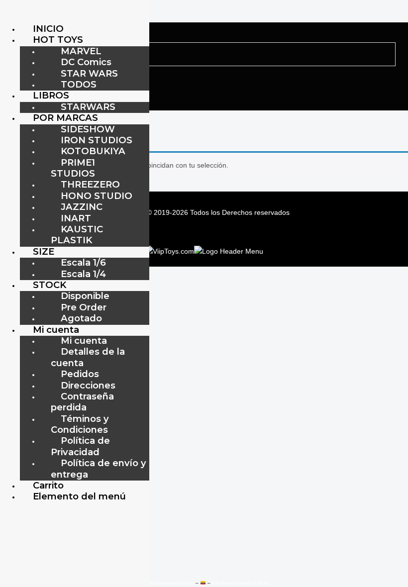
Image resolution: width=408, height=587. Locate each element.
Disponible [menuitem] (85, 295)
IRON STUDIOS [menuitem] (96, 140)
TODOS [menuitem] (79, 84)
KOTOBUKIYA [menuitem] (93, 151)
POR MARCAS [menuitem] (65, 117)
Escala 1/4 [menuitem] (83, 274)
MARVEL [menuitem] (81, 51)
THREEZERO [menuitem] (90, 184)
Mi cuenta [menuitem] (56, 329)
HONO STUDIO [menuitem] (96, 195)
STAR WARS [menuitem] (89, 73)
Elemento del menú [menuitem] (79, 496)
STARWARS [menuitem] (88, 106)
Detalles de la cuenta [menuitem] (88, 357)
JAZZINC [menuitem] (81, 206)
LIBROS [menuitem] (51, 95)
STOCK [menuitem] (49, 285)
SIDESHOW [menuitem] (88, 129)
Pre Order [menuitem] (83, 307)
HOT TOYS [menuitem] (58, 39)
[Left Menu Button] (10, 14)
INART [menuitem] (76, 218)
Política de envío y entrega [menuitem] (98, 468)
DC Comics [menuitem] (86, 62)
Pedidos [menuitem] (80, 374)
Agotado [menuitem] (81, 318)
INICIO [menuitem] (48, 28)
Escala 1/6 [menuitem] (83, 262)
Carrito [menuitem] (48, 485)
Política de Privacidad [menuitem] (80, 446)
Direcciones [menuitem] (88, 385)
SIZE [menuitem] (43, 251)
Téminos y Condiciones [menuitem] (80, 424)
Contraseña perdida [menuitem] (82, 402)
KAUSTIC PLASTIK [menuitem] (77, 234)
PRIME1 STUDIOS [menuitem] (73, 168)
